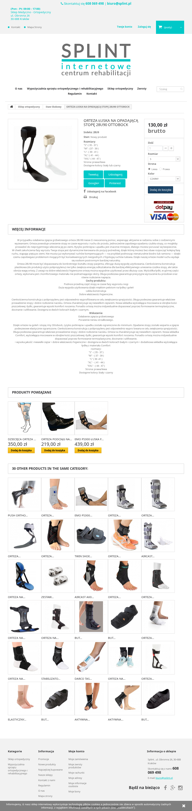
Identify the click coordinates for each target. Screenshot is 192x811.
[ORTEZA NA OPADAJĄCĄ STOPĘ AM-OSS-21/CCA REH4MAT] (124, 657)
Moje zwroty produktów (75, 766)
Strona (152, 164)
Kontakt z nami (46, 780)
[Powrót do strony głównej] (11, 107)
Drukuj (93, 197)
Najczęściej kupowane (50, 769)
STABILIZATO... (50, 678)
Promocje (43, 759)
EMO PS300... (83, 515)
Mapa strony (34, 27)
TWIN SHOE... (83, 556)
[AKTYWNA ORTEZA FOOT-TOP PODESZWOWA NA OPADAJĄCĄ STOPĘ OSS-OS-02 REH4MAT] (91, 698)
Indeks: (88, 132)
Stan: (87, 137)
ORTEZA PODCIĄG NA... (56, 439)
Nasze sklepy (45, 774)
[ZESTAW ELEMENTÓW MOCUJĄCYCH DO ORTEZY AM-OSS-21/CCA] (58, 576)
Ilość (151, 142)
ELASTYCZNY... (17, 719)
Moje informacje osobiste (77, 785)
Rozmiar (153, 154)
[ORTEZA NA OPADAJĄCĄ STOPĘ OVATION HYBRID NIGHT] (24, 617)
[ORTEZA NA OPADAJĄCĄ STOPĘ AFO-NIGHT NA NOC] (24, 576)
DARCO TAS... (83, 678)
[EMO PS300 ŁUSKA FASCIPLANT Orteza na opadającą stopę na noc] (91, 418)
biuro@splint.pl (119, 3)
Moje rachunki (76, 772)
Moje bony (74, 791)
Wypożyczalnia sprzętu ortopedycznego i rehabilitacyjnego (65, 88)
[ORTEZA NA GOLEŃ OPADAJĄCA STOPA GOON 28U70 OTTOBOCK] (58, 617)
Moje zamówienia (78, 759)
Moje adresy (75, 777)
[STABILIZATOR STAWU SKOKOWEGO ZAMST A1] (58, 657)
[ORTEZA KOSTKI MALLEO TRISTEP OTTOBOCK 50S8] (158, 576)
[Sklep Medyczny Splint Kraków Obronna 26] (96, 60)
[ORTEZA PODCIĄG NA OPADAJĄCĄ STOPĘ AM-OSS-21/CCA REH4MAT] (124, 535)
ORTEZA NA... (16, 597)
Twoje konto (124, 26)
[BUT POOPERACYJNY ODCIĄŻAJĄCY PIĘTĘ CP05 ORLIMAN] (124, 617)
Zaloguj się (144, 26)
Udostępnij (115, 174)
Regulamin (75, 93)
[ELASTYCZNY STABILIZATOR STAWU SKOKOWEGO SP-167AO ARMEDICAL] (24, 698)
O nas (18, 88)
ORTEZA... (47, 515)
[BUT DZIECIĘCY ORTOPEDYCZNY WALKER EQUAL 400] (91, 617)
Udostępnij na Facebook (101, 191)
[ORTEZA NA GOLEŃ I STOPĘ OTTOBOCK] (43, 154)
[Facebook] (165, 787)
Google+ (93, 183)
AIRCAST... (147, 556)
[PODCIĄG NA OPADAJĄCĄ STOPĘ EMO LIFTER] (58, 418)
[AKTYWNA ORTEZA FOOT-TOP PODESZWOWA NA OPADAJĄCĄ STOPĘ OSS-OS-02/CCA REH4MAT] (124, 698)
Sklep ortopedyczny (120, 88)
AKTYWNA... (82, 719)
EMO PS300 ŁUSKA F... (89, 439)
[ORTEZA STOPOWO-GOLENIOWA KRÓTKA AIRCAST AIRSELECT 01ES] (124, 494)
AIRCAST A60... (84, 597)
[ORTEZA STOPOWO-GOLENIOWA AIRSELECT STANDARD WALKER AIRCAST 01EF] (158, 494)
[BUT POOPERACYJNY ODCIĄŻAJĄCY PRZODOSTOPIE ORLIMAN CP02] (58, 698)
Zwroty (141, 88)
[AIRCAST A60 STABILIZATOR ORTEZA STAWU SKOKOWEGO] (91, 576)
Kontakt (15, 27)
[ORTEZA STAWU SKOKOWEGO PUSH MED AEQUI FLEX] (158, 617)
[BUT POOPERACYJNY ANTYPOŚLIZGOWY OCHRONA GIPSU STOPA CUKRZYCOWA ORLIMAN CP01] (158, 698)
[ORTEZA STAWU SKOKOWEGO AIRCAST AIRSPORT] (124, 576)
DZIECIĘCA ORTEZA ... (22, 439)
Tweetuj (93, 174)
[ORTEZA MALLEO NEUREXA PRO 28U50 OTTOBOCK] (158, 657)
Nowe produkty (47, 764)
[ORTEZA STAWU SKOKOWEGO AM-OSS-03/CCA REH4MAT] (58, 535)
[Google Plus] (172, 787)
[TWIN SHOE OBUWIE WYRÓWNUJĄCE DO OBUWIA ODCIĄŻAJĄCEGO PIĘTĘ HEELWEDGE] (91, 535)
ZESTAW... (47, 597)
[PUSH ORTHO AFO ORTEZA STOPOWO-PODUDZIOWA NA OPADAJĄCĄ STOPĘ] (24, 494)
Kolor (151, 173)
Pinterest (115, 183)
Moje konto (76, 751)
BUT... (78, 638)
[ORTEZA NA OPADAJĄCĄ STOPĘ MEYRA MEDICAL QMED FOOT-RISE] (24, 657)
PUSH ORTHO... (18, 515)
